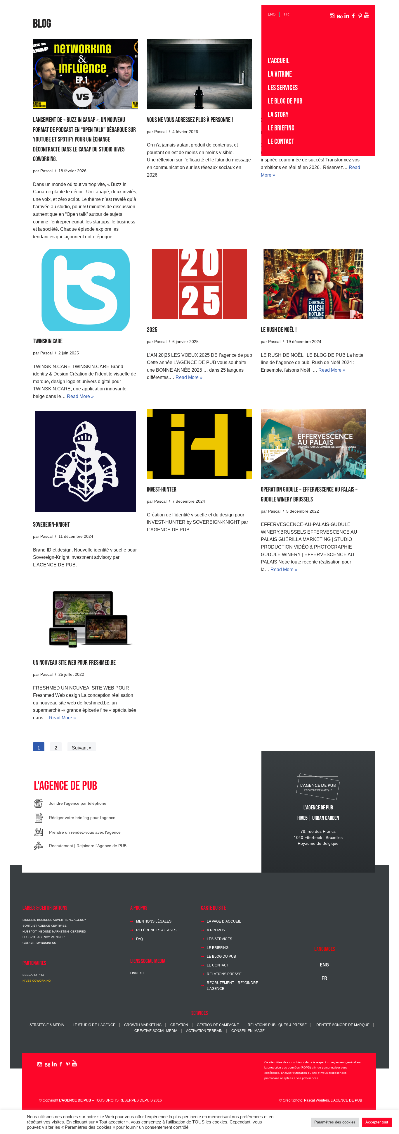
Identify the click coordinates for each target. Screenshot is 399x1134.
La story (278, 115)
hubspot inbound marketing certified (54, 931)
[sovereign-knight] (85, 461)
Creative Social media (155, 1031)
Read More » (80, 396)
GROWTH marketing (143, 1025)
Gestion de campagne (218, 1025)
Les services (283, 88)
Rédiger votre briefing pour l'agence (82, 817)
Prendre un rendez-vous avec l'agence (85, 832)
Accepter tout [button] (376, 1122)
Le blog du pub (221, 956)
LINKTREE (137, 973)
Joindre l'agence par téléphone (77, 803)
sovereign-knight (51, 525)
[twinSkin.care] (85, 290)
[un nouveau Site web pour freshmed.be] (85, 617)
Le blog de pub (285, 101)
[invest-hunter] (199, 444)
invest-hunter (161, 490)
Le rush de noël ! (279, 330)
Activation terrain (204, 1031)
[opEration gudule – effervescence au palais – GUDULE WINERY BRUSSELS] (313, 444)
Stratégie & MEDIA (47, 1025)
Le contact (281, 141)
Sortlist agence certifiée (44, 925)
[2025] (199, 284)
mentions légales (153, 921)
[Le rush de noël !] (313, 284)
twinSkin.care (48, 341)
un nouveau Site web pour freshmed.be (74, 663)
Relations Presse (224, 974)
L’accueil (278, 61)
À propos (216, 930)
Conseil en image (248, 1031)
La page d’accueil (224, 921)
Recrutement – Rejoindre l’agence (232, 985)
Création (179, 1025)
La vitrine (280, 74)
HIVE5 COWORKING (36, 980)
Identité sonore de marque (342, 1025)
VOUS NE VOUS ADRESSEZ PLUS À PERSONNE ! (190, 120)
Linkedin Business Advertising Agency (54, 919)
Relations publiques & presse (277, 1025)
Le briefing (217, 947)
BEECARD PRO (33, 974)
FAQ (139, 939)
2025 (152, 330)
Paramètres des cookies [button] (334, 1122)
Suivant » (81, 747)
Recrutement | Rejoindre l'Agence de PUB (87, 845)
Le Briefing (281, 128)
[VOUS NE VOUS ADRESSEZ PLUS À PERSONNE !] (199, 74)
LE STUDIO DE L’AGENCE (94, 1025)
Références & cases (156, 930)
